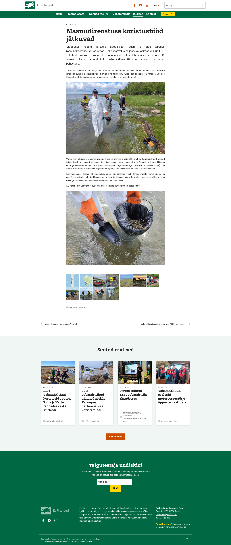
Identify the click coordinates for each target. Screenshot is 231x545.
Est (155, 5)
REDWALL (186, 538)
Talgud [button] (58, 14)
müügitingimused (84, 541)
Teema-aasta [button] (76, 14)
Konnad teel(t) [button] (98, 14)
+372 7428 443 (163, 517)
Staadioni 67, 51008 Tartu (168, 511)
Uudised (138, 14)
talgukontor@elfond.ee (166, 514)
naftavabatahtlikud (78, 307)
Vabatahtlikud (121, 14)
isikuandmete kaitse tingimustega (87, 539)
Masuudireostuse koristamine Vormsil (61, 324)
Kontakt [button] (151, 14)
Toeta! (166, 14)
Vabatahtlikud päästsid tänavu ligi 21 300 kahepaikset (163, 324)
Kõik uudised (115, 436)
